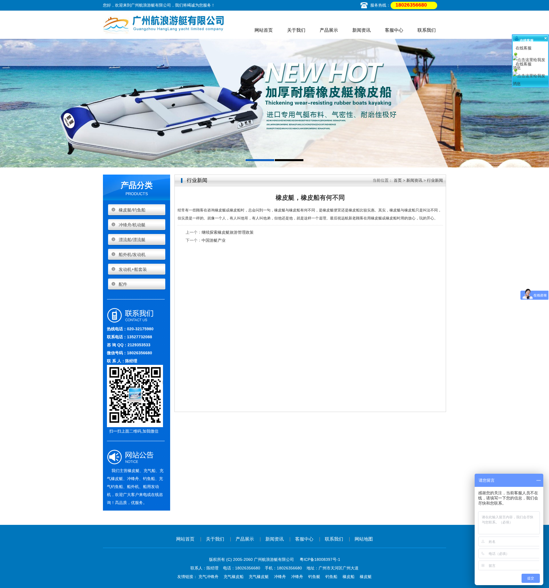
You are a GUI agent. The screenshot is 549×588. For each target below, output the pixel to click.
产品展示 (329, 30)
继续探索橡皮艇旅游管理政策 (228, 232)
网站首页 (263, 30)
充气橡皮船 (234, 576)
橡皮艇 (366, 576)
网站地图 (364, 539)
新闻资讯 (361, 30)
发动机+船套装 (133, 269)
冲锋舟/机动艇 (132, 224)
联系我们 (426, 30)
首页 (398, 180)
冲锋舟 (280, 576)
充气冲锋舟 (208, 576)
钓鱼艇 (314, 576)
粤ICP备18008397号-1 (320, 559)
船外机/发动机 (132, 254)
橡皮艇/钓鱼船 (132, 209)
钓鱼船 (331, 576)
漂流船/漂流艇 (132, 239)
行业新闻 (435, 180)
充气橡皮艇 (259, 576)
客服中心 (394, 30)
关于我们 (296, 30)
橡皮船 (349, 576)
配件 (123, 284)
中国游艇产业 (214, 240)
